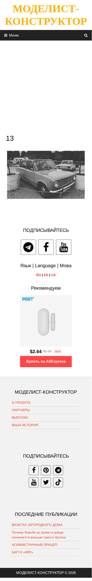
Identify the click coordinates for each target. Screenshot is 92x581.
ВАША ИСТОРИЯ (25, 425)
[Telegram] (28, 247)
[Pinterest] (46, 470)
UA (53, 275)
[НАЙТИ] (86, 35)
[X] (46, 482)
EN (46, 275)
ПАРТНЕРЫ (21, 410)
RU (38, 275)
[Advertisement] (46, 86)
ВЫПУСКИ (20, 417)
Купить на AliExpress (46, 361)
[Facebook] (46, 247)
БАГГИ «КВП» (22, 552)
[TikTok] (58, 482)
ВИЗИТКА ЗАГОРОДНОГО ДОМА (37, 525)
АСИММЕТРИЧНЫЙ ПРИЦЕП (34, 545)
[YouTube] (63, 247)
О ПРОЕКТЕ (21, 402)
